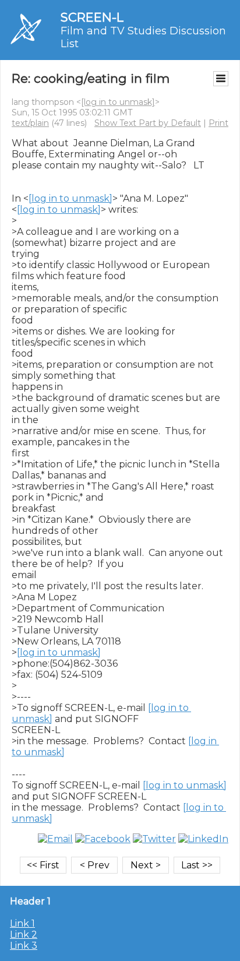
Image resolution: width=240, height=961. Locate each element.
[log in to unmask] (118, 102)
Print (218, 123)
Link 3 (23, 945)
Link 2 (23, 934)
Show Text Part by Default (147, 123)
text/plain (30, 123)
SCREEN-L (92, 17)
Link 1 (22, 923)
